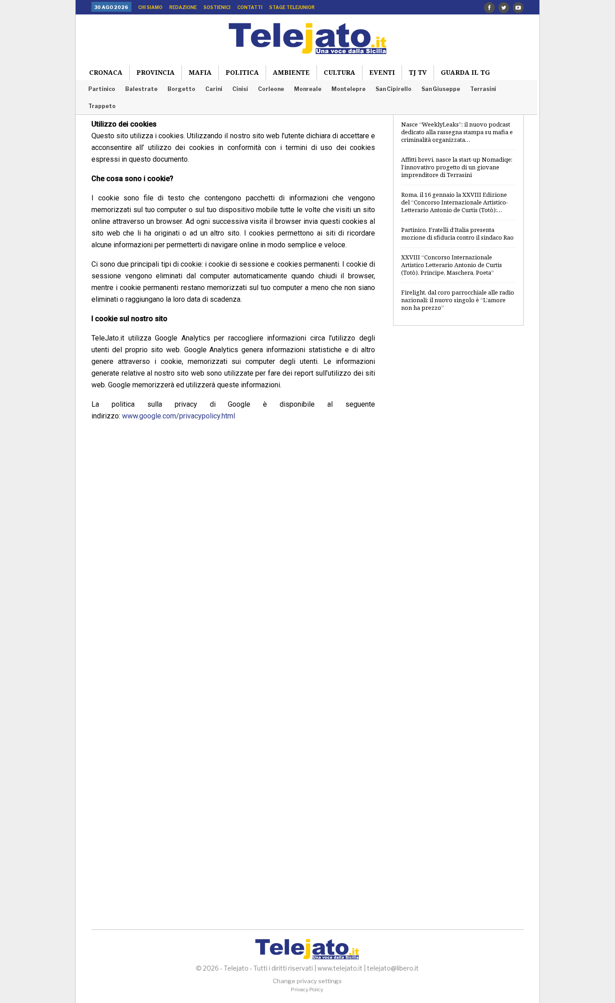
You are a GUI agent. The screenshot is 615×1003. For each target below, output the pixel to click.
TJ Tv (418, 72)
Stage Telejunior (292, 7)
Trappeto (102, 106)
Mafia (200, 72)
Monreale (307, 89)
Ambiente (291, 72)
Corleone (271, 89)
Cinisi (240, 89)
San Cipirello (393, 89)
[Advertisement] (458, 479)
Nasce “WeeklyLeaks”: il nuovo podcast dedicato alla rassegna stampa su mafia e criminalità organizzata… (457, 132)
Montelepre (348, 89)
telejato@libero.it (393, 968)
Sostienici (217, 7)
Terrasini (483, 89)
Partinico (101, 89)
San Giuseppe (440, 89)
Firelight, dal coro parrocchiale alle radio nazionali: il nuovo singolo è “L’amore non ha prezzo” (457, 300)
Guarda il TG (465, 72)
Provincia (155, 72)
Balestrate (141, 89)
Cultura (339, 72)
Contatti (249, 7)
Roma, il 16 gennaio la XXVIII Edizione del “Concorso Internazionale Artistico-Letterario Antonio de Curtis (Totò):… (454, 202)
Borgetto (181, 89)
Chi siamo (150, 7)
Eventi (382, 72)
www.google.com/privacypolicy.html (178, 416)
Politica (242, 72)
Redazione (183, 7)
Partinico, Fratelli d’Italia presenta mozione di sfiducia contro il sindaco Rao (457, 233)
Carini (213, 89)
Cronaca (105, 72)
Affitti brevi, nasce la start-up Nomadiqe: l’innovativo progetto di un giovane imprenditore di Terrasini (456, 167)
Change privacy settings (307, 981)
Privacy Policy (307, 989)
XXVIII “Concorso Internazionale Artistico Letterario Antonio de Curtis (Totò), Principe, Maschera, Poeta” (451, 265)
